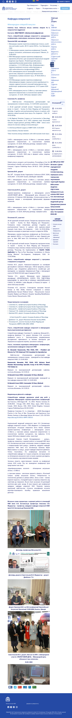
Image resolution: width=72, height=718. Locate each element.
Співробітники (52, 30)
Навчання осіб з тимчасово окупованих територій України (58, 178)
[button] (3, 2)
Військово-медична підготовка (55, 187)
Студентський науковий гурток (52, 59)
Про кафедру (52, 26)
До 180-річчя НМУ (57, 162)
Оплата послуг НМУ (11, 703)
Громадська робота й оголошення (52, 71)
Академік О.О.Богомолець (57, 171)
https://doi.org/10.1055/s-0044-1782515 (20, 417)
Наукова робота (52, 48)
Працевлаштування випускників (58, 206)
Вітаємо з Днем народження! (56, 166)
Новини (52, 77)
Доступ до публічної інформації (56, 235)
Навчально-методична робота (52, 35)
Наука (38, 8)
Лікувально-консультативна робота (52, 42)
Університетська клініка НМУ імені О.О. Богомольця (57, 194)
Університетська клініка (49, 11)
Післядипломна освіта (49, 8)
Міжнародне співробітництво (52, 65)
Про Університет (32, 5)
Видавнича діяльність (52, 53)
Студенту (30, 8)
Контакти (65, 8)
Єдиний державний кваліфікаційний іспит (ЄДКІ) (52, 91)
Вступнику (53, 5)
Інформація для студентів (52, 82)
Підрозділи (44, 5)
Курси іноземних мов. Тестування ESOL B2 (57, 212)
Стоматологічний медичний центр (57, 201)
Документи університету (33, 703)
